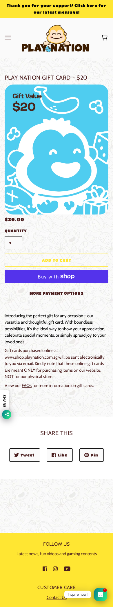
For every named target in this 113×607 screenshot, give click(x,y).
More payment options (57, 293)
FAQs (27, 385)
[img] (45, 568)
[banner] (55, 37)
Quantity (13, 230)
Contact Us (57, 597)
